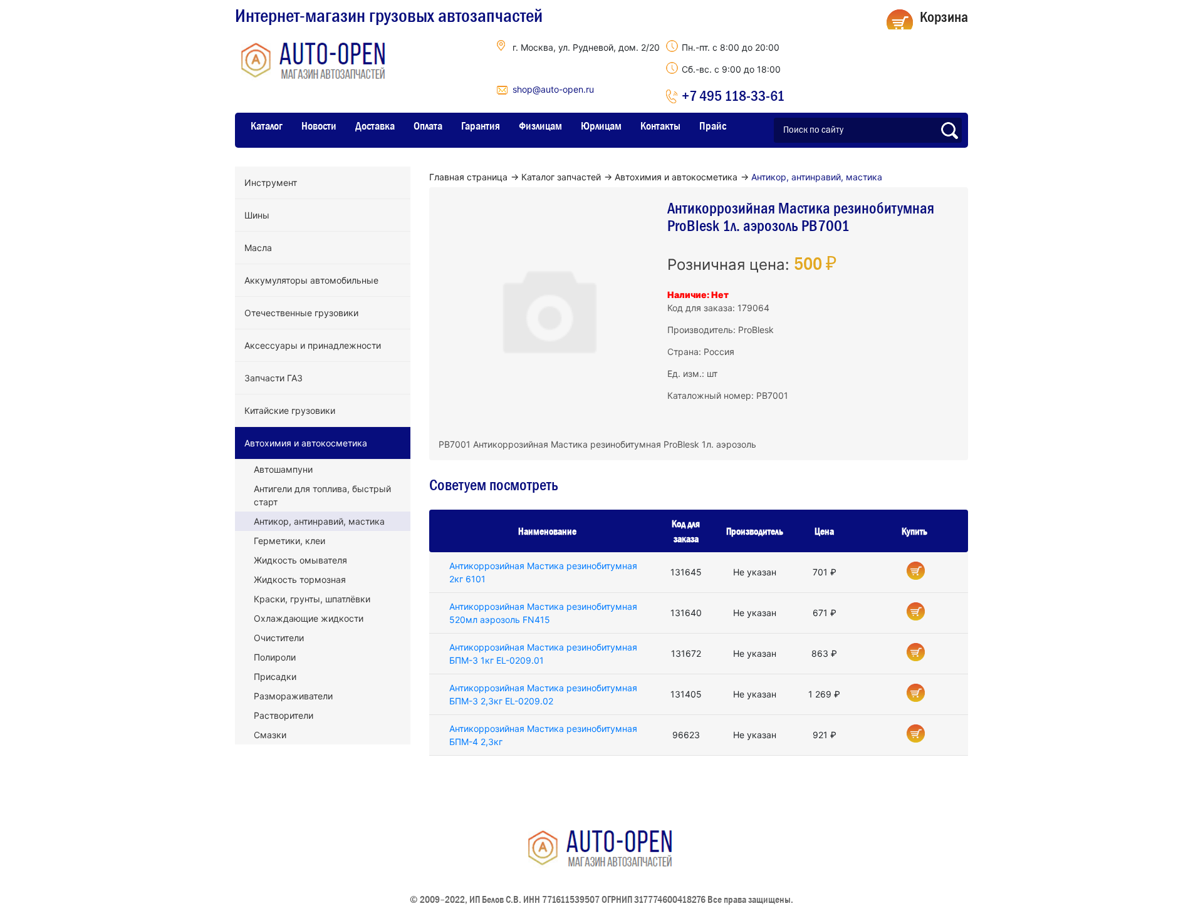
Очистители (279, 637)
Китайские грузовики (289, 410)
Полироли (275, 657)
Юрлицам (601, 126)
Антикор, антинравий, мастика (319, 521)
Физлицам (540, 126)
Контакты (660, 126)
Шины (256, 215)
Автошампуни (283, 469)
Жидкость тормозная (300, 579)
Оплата (428, 126)
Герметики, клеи (289, 540)
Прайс (712, 126)
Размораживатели (293, 696)
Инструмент (270, 182)
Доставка (375, 126)
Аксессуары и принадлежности (312, 345)
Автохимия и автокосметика (305, 443)
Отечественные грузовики (301, 312)
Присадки (275, 676)
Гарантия (480, 126)
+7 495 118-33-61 (733, 95)
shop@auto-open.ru (553, 89)
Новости (318, 126)
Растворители (283, 715)
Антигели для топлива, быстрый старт (322, 495)
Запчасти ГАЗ (273, 378)
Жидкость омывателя (300, 560)
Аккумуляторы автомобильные (311, 280)
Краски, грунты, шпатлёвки (312, 599)
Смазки (270, 734)
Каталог (267, 126)
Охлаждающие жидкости (308, 618)
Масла (258, 247)
